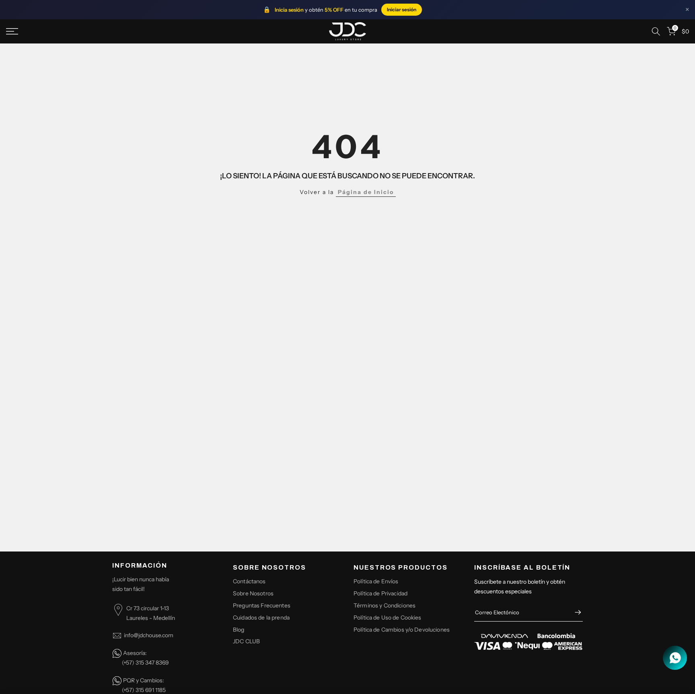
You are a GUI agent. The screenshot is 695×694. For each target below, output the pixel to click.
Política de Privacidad (380, 593)
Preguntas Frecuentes (261, 605)
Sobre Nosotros (253, 593)
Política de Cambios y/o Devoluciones (402, 629)
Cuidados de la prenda (261, 617)
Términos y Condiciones (384, 605)
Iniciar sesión (401, 9)
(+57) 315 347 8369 (145, 662)
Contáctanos (249, 581)
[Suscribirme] (574, 612)
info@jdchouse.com (148, 635)
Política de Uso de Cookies (388, 617)
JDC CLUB (246, 641)
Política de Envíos (376, 581)
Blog (239, 629)
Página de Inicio (366, 192)
